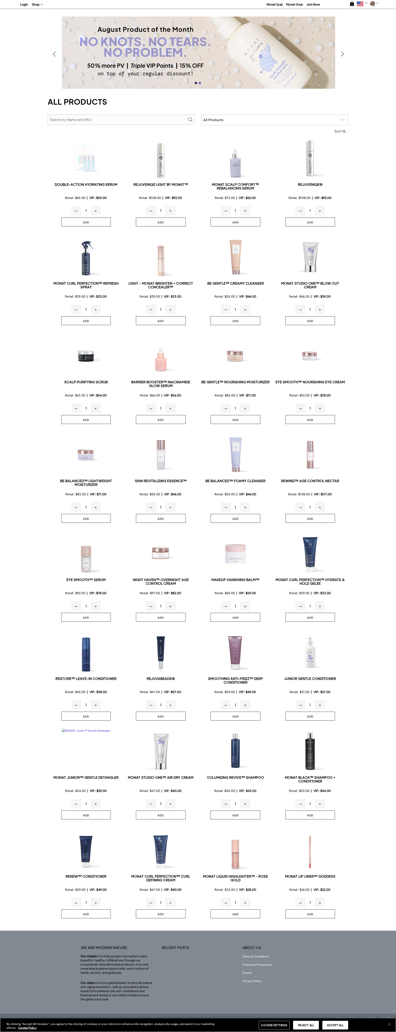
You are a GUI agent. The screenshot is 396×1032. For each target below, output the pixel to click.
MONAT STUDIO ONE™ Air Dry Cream (160, 778)
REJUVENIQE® (310, 185)
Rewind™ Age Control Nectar (310, 481)
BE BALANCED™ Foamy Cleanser (235, 481)
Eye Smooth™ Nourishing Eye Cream (310, 382)
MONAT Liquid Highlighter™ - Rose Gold (235, 878)
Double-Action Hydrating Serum (86, 185)
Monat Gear (294, 4)
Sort (338, 131)
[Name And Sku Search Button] (190, 119)
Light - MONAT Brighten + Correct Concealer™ (160, 285)
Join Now (313, 4)
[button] (352, 3)
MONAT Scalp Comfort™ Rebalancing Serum (235, 186)
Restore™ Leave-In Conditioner (86, 679)
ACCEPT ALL (335, 1025)
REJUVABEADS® (161, 679)
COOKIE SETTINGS (274, 1025)
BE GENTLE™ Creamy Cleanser (235, 283)
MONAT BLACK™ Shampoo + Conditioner (310, 779)
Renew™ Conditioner (86, 876)
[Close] (389, 1024)
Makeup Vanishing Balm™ (235, 580)
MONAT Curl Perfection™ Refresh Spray (86, 285)
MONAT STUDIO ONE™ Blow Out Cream (310, 285)
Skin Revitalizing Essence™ (161, 481)
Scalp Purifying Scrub (86, 382)
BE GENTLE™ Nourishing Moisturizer (235, 382)
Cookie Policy (27, 1028)
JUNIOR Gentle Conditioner (310, 679)
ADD (86, 222)
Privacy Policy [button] (252, 981)
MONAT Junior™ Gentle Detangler (86, 778)
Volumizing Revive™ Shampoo (235, 778)
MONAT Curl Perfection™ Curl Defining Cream (160, 878)
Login (24, 4)
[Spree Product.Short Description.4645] (235, 751)
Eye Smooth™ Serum (86, 580)
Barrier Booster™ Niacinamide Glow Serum (160, 384)
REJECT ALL (306, 1025)
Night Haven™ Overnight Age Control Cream (161, 582)
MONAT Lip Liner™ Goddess (310, 876)
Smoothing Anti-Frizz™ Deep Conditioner (235, 680)
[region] (198, 1025)
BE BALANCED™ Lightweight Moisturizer (86, 483)
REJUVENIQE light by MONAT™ (160, 185)
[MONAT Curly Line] (86, 257)
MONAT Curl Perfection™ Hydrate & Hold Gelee (310, 582)
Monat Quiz (274, 4)
